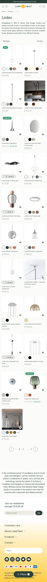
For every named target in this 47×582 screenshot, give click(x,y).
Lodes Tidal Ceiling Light (32, 216)
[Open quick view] (20, 63)
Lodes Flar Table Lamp (31, 399)
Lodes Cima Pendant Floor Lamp (10, 362)
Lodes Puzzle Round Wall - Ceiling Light (33, 144)
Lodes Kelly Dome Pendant (33, 324)
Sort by (39, 41)
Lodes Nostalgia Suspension (33, 251)
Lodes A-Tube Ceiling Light (33, 108)
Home (4, 11)
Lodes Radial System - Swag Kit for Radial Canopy (34, 283)
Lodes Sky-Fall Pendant (9, 436)
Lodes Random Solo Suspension (12, 72)
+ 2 (18, 432)
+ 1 (40, 69)
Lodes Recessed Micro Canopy (12, 108)
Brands (10, 11)
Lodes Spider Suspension (10, 251)
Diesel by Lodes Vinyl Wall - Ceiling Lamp (10, 400)
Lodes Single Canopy (31, 72)
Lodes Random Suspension (33, 180)
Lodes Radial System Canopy (33, 361)
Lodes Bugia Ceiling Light (10, 180)
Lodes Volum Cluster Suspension (8, 287)
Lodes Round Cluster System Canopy (11, 325)
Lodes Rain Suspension (9, 143)
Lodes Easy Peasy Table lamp (11, 216)
